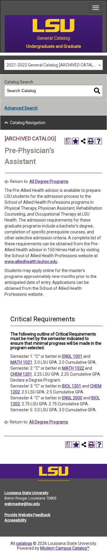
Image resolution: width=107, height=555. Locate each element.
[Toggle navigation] (95, 8)
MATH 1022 (73, 368)
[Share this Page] (83, 141)
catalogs (24, 543)
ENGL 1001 (72, 356)
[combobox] (53, 65)
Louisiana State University (26, 493)
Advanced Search (21, 108)
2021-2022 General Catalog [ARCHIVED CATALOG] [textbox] (53, 65)
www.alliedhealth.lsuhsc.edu (30, 261)
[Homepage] (53, 472)
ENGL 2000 (72, 398)
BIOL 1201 (71, 386)
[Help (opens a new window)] (98, 141)
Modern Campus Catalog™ (64, 548)
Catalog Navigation (27, 122)
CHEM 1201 (21, 374)
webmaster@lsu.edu (22, 504)
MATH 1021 (21, 362)
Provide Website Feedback (27, 515)
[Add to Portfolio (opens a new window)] (75, 141)
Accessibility (15, 520)
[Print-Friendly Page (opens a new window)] (91, 141)
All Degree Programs (48, 181)
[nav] (4, 7)
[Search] (97, 91)
